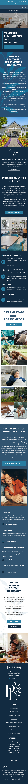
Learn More (14, 169)
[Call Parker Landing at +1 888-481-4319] (25, 7)
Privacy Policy (14, 719)
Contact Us (14, 730)
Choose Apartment (13, 47)
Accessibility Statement (14, 733)
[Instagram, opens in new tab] (16, 760)
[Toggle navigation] (2, 7)
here (22, 780)
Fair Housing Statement (14, 726)
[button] (14, 2)
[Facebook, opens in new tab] (12, 760)
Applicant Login (14, 711)
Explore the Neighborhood (14, 463)
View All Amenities (14, 212)
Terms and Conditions (14, 715)
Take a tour (15, 621)
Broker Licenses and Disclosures (14, 722)
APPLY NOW (16, 626)
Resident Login (14, 708)
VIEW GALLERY (14, 324)
